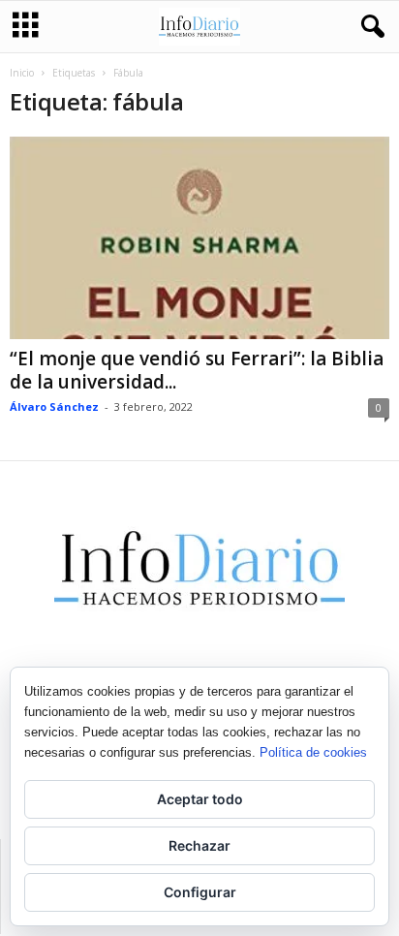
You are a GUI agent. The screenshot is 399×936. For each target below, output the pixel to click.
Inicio (22, 72)
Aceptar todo (200, 799)
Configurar (200, 892)
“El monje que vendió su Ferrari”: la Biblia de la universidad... (197, 370)
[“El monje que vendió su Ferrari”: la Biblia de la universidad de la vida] (199, 238)
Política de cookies (313, 752)
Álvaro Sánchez (54, 406)
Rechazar (199, 845)
